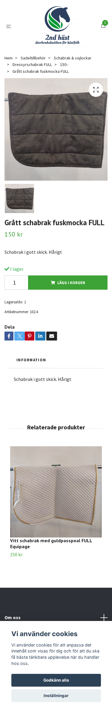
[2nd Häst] (62, 38)
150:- (64, 96)
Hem (8, 89)
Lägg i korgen (71, 313)
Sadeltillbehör (33, 89)
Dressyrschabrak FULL (32, 96)
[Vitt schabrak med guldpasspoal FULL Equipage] (56, 523)
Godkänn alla (56, 680)
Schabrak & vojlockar (72, 89)
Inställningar (56, 695)
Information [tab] (31, 391)
